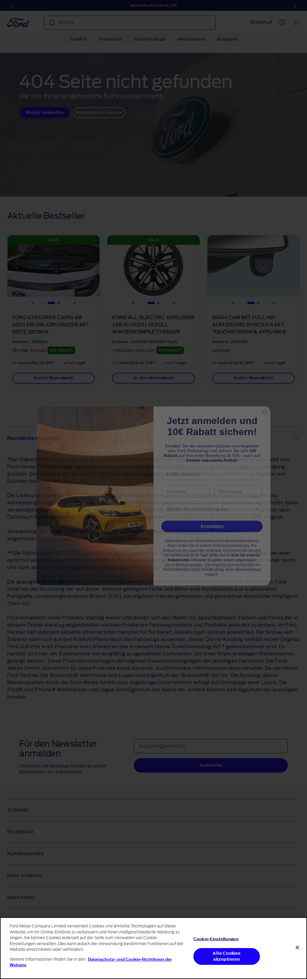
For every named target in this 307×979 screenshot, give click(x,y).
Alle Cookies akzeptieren (226, 956)
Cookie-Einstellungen (216, 939)
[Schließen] (297, 947)
